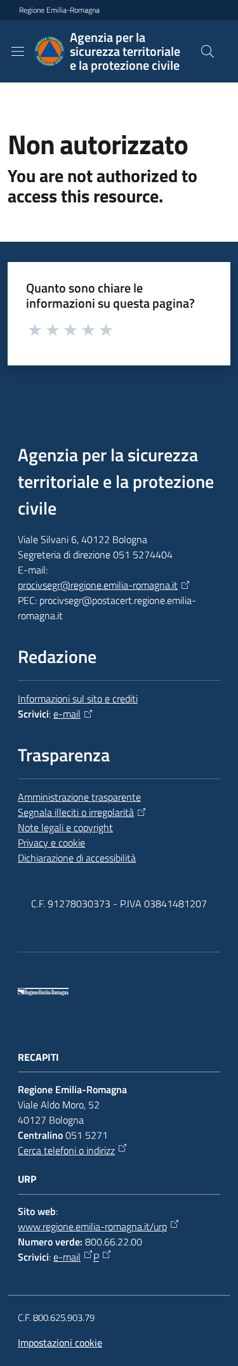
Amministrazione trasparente (79, 796)
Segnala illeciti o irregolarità (76, 812)
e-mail (67, 713)
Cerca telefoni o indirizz (66, 1150)
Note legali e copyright (65, 827)
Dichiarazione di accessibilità (77, 857)
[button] (207, 51)
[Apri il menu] (17, 51)
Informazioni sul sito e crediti (78, 698)
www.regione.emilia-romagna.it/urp (92, 1226)
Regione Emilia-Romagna (59, 10)
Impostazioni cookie (60, 1342)
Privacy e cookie (51, 842)
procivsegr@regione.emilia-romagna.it (98, 585)
